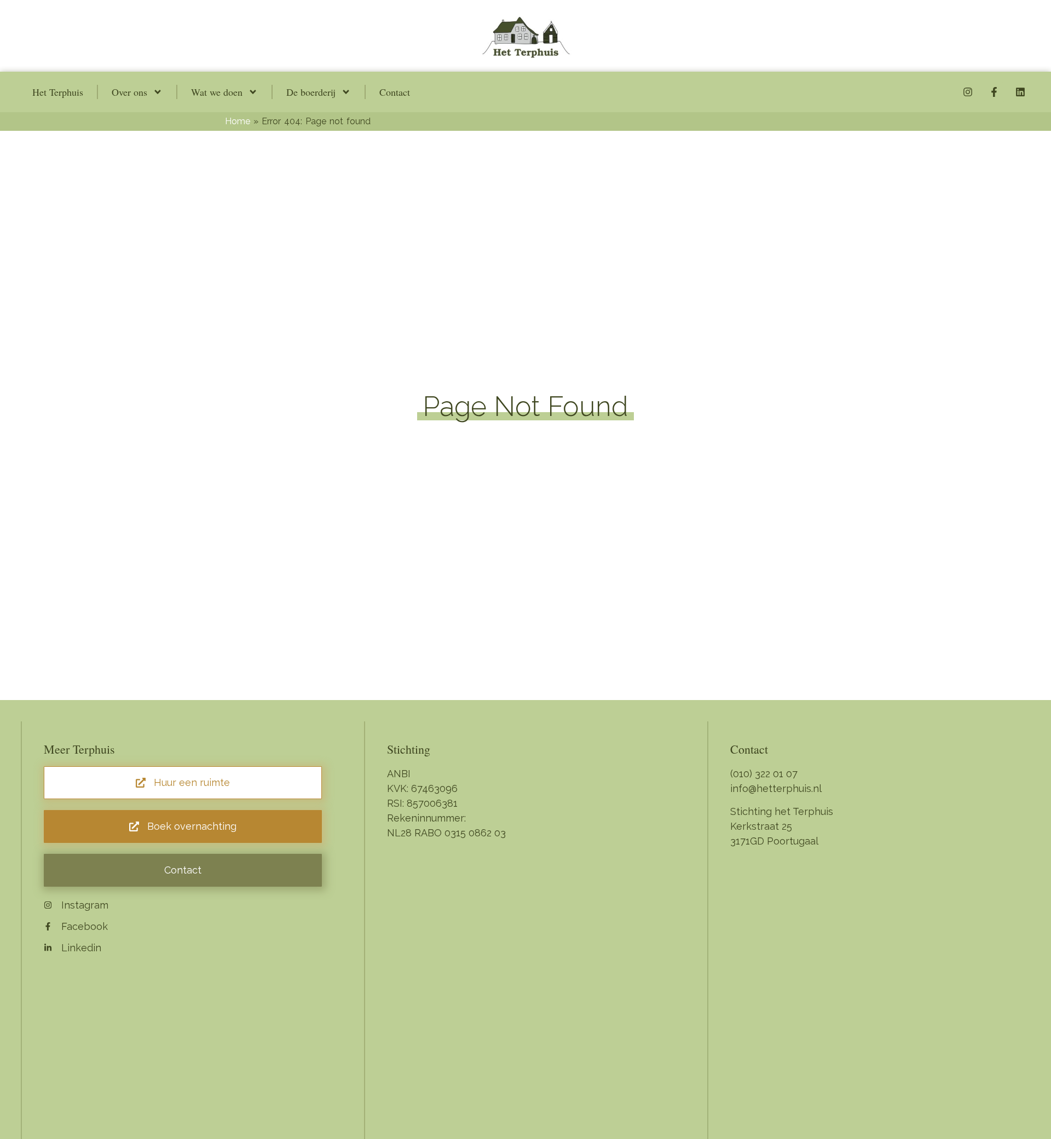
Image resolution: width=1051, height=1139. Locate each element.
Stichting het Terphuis (781, 811)
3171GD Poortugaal (774, 841)
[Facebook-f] (994, 92)
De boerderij (311, 92)
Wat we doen (216, 92)
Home (237, 121)
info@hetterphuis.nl (776, 788)
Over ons (129, 92)
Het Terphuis (57, 92)
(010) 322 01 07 (764, 773)
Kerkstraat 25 (761, 826)
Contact (394, 92)
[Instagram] (968, 92)
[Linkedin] (1020, 92)
